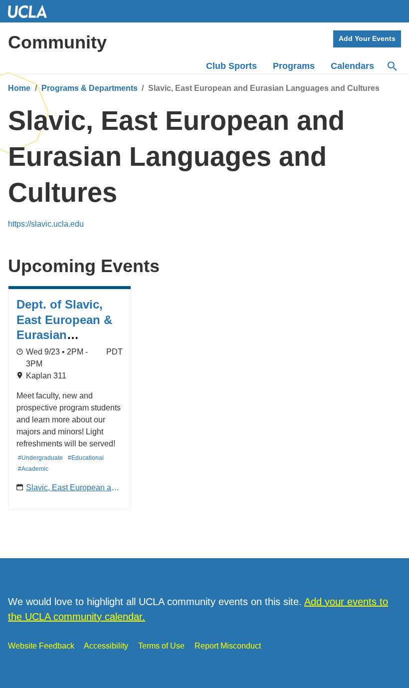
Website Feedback (41, 646)
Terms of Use (161, 646)
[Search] (391, 66)
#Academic (33, 468)
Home (19, 88)
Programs (294, 66)
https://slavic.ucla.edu (46, 224)
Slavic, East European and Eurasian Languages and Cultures (73, 488)
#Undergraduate (40, 457)
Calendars (352, 66)
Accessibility (106, 646)
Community (57, 42)
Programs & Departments (89, 88)
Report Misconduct (228, 646)
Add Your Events (367, 38)
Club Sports (231, 66)
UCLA (32, 11)
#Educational (86, 457)
